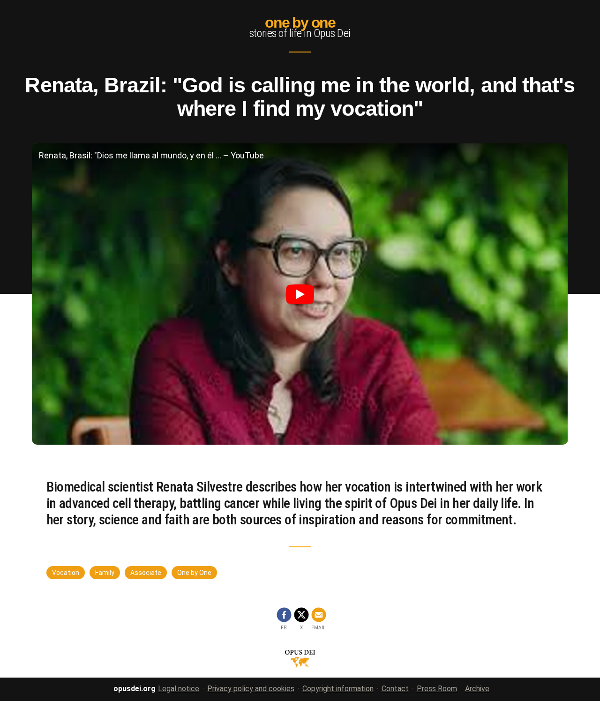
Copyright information (338, 688)
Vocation (65, 572)
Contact (395, 688)
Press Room (437, 688)
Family (104, 572)
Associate (145, 572)
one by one (300, 22)
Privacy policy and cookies (250, 688)
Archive (477, 688)
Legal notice (178, 688)
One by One (194, 572)
